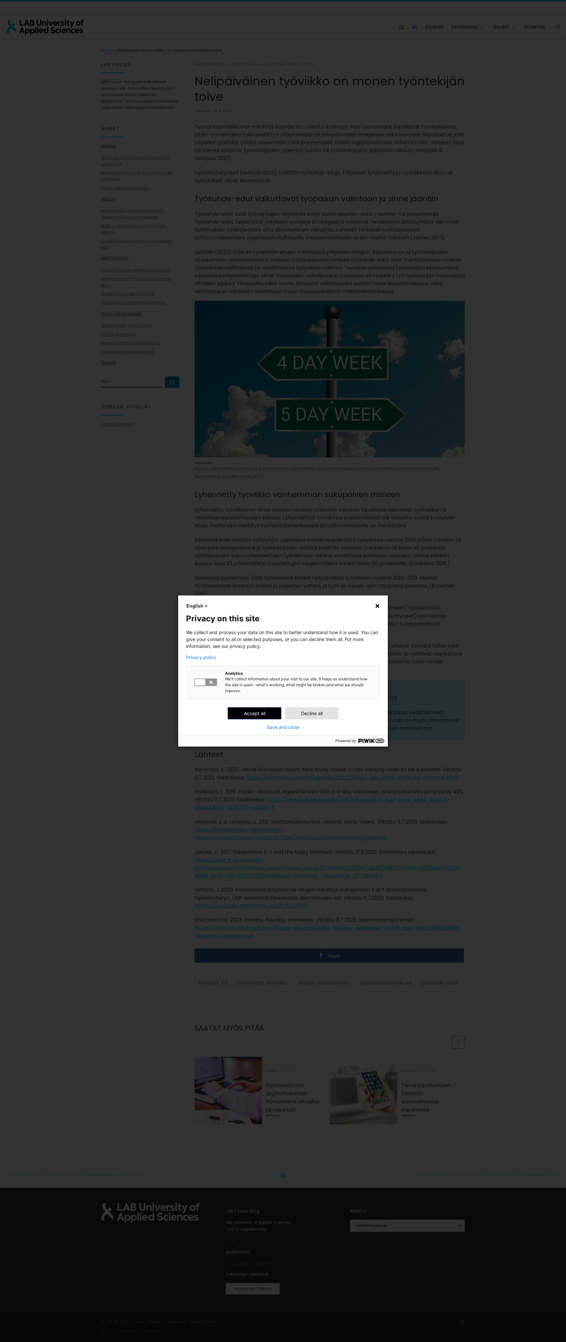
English (194, 606)
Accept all (254, 713)
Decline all (312, 713)
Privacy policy (201, 657)
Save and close (283, 727)
